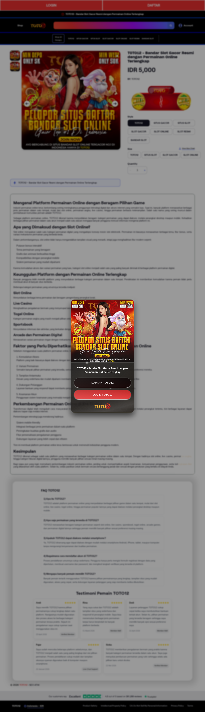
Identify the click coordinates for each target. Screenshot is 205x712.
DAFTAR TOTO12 (102, 382)
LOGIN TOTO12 (102, 394)
